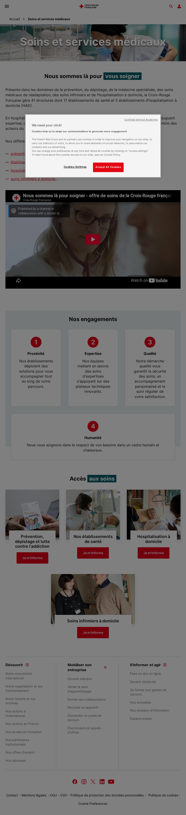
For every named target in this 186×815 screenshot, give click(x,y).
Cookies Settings (75, 166)
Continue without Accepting (141, 119)
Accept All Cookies (108, 167)
